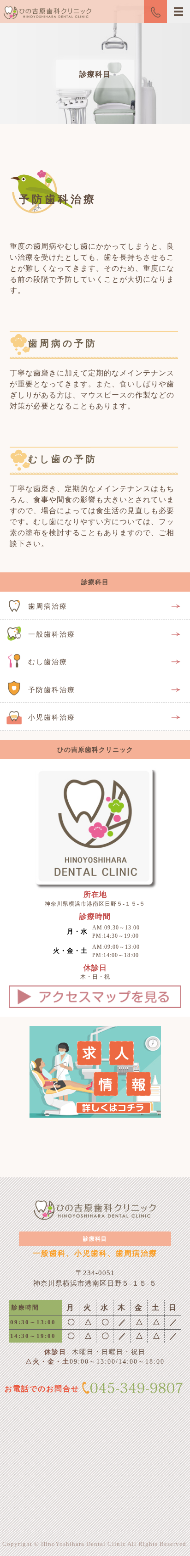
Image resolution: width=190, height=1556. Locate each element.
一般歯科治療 (51, 634)
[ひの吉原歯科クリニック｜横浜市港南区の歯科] (45, 15)
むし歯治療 (47, 662)
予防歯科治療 (51, 690)
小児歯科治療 (51, 717)
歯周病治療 (47, 606)
